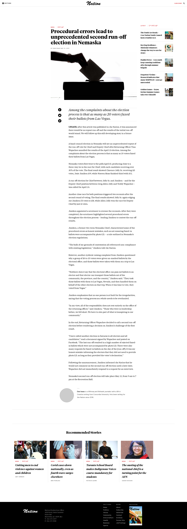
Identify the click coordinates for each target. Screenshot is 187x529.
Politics (106, 510)
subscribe (178, 3)
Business (106, 523)
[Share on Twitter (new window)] (59, 115)
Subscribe (119, 510)
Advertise (119, 513)
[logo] (93, 5)
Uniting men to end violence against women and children (29, 469)
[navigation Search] (184, 4)
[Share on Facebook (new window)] (59, 109)
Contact (119, 515)
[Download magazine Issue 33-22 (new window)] (135, 515)
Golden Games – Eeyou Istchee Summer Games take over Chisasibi (150, 92)
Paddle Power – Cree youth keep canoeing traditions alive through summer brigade (151, 64)
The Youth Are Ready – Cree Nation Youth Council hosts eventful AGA (151, 35)
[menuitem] (178, 3)
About (118, 507)
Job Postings (120, 523)
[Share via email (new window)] (59, 120)
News (105, 507)
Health (105, 520)
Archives (119, 518)
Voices (105, 513)
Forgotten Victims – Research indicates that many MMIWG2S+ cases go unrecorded (151, 78)
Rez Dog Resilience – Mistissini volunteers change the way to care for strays (151, 49)
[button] (7, 3)
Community (107, 515)
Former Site (120, 520)
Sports (105, 526)
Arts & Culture (108, 518)
